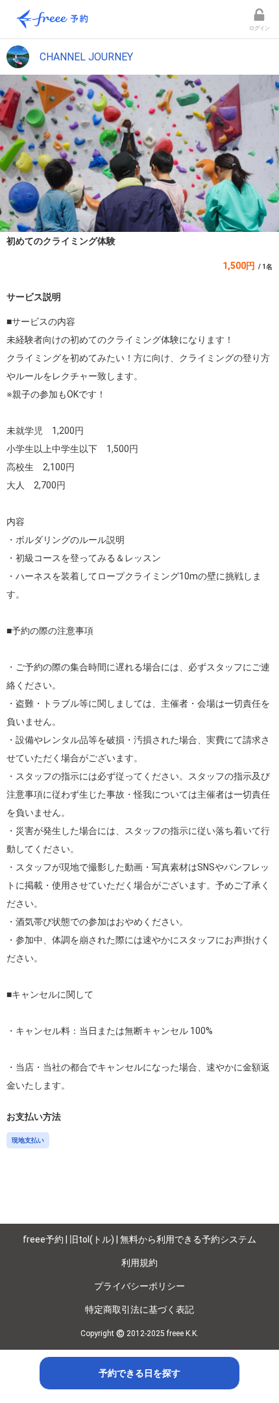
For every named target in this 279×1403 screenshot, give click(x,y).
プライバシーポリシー (139, 1286)
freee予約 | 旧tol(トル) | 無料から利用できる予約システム (139, 1239)
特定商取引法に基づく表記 (139, 1309)
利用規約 (139, 1263)
